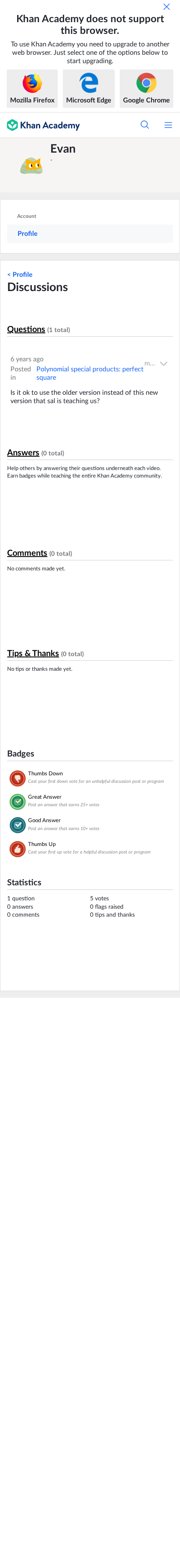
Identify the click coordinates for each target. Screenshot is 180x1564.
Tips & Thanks (33, 653)
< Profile (20, 274)
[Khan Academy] (40, 125)
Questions (26, 329)
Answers (23, 453)
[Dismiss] (166, 6)
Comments (27, 553)
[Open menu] (168, 125)
